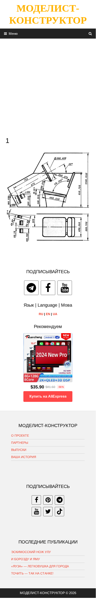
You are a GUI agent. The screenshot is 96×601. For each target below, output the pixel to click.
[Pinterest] (48, 500)
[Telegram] (31, 288)
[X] (48, 511)
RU (41, 314)
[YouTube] (64, 288)
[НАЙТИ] (90, 34)
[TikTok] (59, 511)
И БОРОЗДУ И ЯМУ (25, 559)
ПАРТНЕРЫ (19, 442)
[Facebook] (48, 288)
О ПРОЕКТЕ (20, 435)
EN (48, 314)
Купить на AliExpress (48, 396)
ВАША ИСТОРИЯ (23, 457)
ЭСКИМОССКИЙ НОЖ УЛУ (31, 552)
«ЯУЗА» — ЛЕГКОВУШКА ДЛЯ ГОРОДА (40, 566)
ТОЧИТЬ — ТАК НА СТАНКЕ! (32, 573)
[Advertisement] (48, 86)
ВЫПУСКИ (18, 450)
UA (55, 314)
